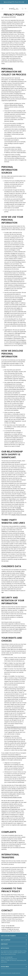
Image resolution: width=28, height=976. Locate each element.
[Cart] (25, 8)
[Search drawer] (22, 8)
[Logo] (14, 9)
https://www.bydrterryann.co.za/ (10, 31)
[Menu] (2, 8)
